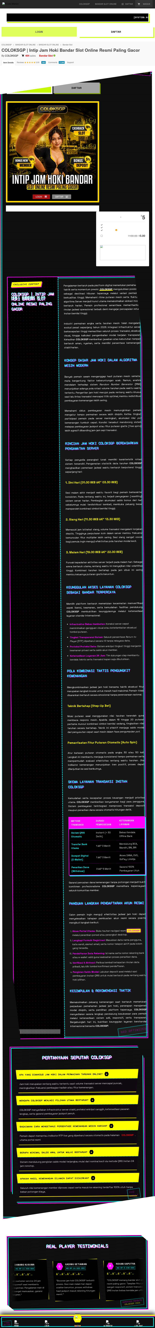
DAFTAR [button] (59, 196)
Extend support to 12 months (125, 235)
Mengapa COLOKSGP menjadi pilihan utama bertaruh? (53, 1100)
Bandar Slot (67, 44)
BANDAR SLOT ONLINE (25, 44)
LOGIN (39, 31)
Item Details (8, 62)
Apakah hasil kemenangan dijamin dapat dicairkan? (54, 1178)
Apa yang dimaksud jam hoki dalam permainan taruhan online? (61, 1074)
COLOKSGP (7, 44)
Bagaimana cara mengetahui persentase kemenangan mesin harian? (63, 1126)
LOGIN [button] (39, 196)
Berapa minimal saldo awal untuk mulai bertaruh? (53, 1152)
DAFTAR (116, 31)
